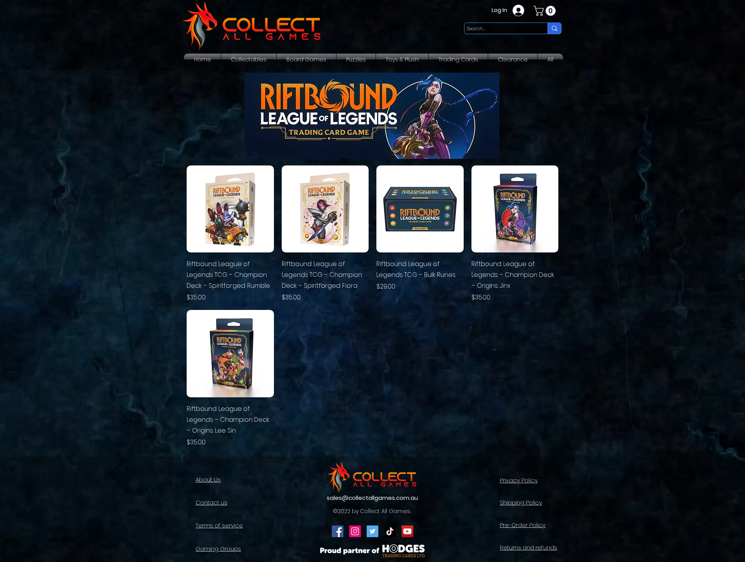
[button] (248, 59)
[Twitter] (372, 531)
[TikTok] (390, 531)
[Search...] (554, 28)
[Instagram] (355, 531)
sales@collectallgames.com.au (372, 498)
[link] (546, 11)
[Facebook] (337, 531)
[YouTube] (407, 531)
